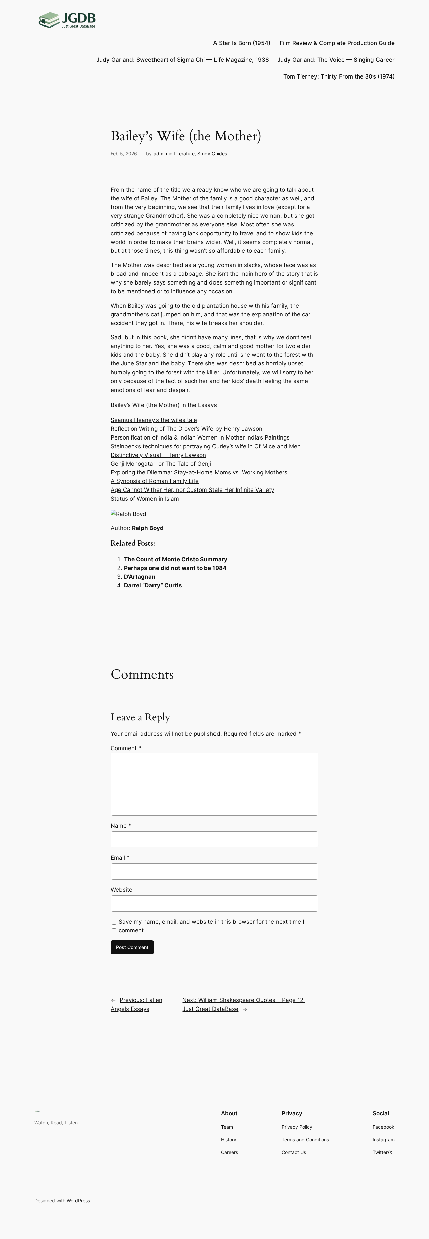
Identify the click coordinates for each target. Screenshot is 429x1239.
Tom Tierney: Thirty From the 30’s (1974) (339, 76)
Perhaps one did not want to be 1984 (175, 568)
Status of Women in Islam (145, 498)
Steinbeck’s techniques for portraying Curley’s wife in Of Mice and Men (206, 446)
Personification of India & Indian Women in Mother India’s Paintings (200, 437)
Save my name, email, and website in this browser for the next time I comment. (211, 926)
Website (121, 889)
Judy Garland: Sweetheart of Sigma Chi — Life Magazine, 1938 (182, 59)
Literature (184, 153)
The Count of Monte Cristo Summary (175, 559)
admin (160, 153)
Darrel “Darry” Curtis (153, 585)
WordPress (78, 1200)
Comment (126, 748)
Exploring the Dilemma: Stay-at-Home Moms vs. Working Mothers (199, 472)
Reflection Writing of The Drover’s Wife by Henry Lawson (186, 428)
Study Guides (212, 153)
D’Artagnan (140, 576)
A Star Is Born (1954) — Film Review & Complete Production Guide (304, 43)
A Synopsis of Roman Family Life (155, 481)
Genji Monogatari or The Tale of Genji (161, 463)
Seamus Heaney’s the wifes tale (154, 420)
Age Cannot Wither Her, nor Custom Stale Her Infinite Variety (192, 489)
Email (120, 857)
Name (121, 825)
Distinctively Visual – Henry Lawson (158, 455)
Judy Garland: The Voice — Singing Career (336, 59)
